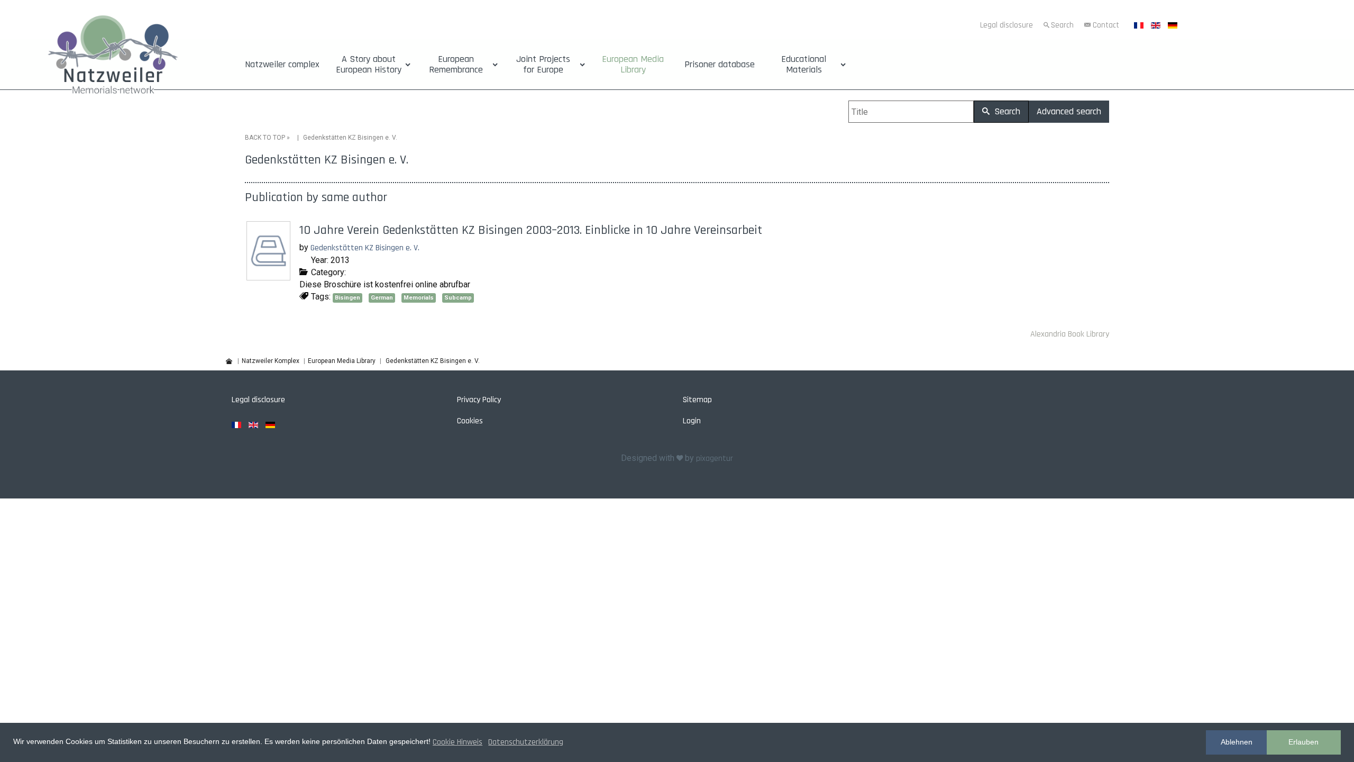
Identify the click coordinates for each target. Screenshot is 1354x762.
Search (1062, 25)
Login (692, 421)
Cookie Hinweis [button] (457, 742)
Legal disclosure (1006, 25)
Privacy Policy (479, 399)
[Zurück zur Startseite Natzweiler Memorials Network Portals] (113, 57)
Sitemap (697, 399)
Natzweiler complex (282, 64)
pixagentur (714, 458)
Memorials (419, 297)
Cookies (470, 421)
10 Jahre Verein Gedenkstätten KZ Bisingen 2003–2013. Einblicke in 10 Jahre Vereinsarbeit (530, 230)
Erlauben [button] (1303, 742)
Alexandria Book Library (1069, 334)
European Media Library (633, 64)
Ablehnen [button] (1236, 742)
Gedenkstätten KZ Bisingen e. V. (364, 247)
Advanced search (1069, 111)
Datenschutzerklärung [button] (525, 742)
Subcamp (458, 297)
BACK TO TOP (265, 137)
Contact (1106, 25)
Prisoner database (719, 64)
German (382, 297)
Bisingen (347, 297)
